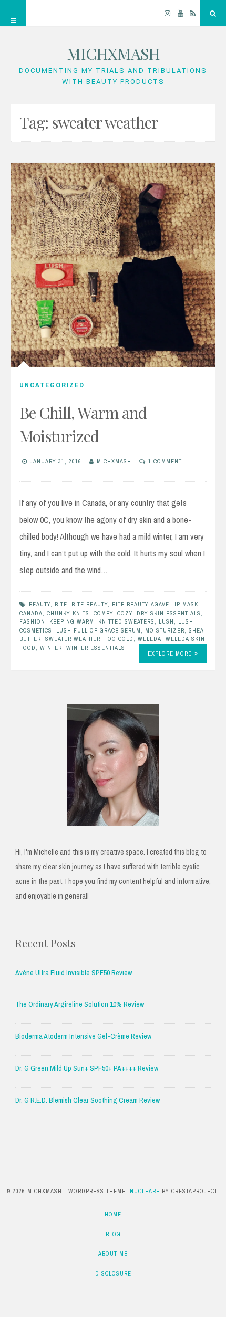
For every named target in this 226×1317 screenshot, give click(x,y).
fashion (32, 621)
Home (113, 1214)
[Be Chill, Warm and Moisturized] (113, 264)
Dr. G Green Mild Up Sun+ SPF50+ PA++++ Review (86, 1068)
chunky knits (68, 613)
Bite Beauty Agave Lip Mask (155, 604)
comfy (103, 613)
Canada (31, 613)
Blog (113, 1234)
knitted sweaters (126, 621)
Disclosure (113, 1273)
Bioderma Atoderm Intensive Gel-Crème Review (83, 1036)
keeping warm (71, 621)
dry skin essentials (169, 613)
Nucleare (145, 1191)
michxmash (114, 461)
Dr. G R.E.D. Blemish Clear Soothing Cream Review (87, 1100)
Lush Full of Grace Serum (98, 630)
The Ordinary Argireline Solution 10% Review (79, 1004)
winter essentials (95, 647)
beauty (39, 604)
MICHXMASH (113, 53)
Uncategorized (52, 385)
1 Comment (165, 461)
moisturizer (164, 630)
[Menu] (13, 13)
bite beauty (89, 604)
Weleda (149, 638)
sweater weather (72, 638)
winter (51, 647)
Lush (166, 621)
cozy (124, 613)
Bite (61, 604)
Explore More (170, 653)
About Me (113, 1253)
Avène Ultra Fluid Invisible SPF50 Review (73, 972)
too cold (119, 638)
